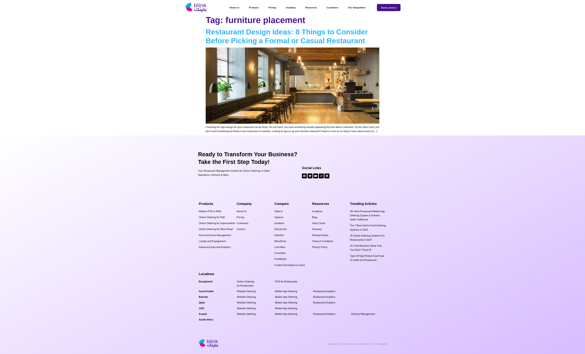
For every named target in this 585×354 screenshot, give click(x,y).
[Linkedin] (326, 175)
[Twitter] (310, 175)
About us (234, 7)
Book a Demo (388, 7)
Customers (332, 7)
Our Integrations (357, 7)
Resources (311, 7)
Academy (291, 7)
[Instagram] (321, 175)
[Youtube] (315, 175)
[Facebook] (304, 175)
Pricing (272, 7)
